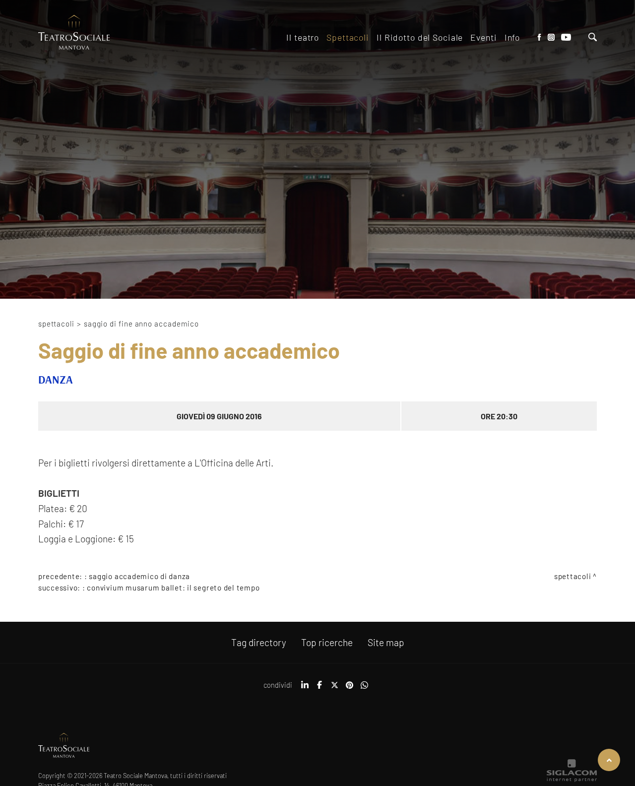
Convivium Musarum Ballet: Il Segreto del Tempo (173, 587)
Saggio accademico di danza (139, 576)
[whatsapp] (364, 688)
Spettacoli (56, 323)
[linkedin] (304, 688)
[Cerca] (592, 38)
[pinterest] (349, 688)
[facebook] (319, 688)
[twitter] (334, 688)
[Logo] (74, 33)
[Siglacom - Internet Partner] (572, 780)
